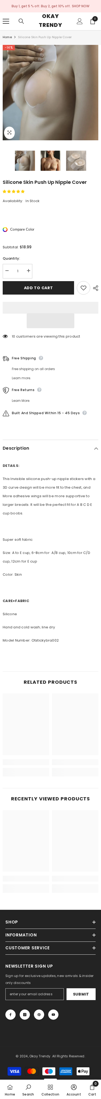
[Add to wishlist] (83, 288)
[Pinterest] (39, 1014)
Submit (81, 994)
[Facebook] (10, 1014)
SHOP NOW (80, 6)
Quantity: (11, 258)
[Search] (21, 21)
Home (7, 37)
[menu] (6, 21)
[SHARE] (94, 288)
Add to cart (38, 288)
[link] (26, 762)
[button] (14, 191)
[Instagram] (25, 1014)
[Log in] (80, 21)
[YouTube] (53, 1014)
